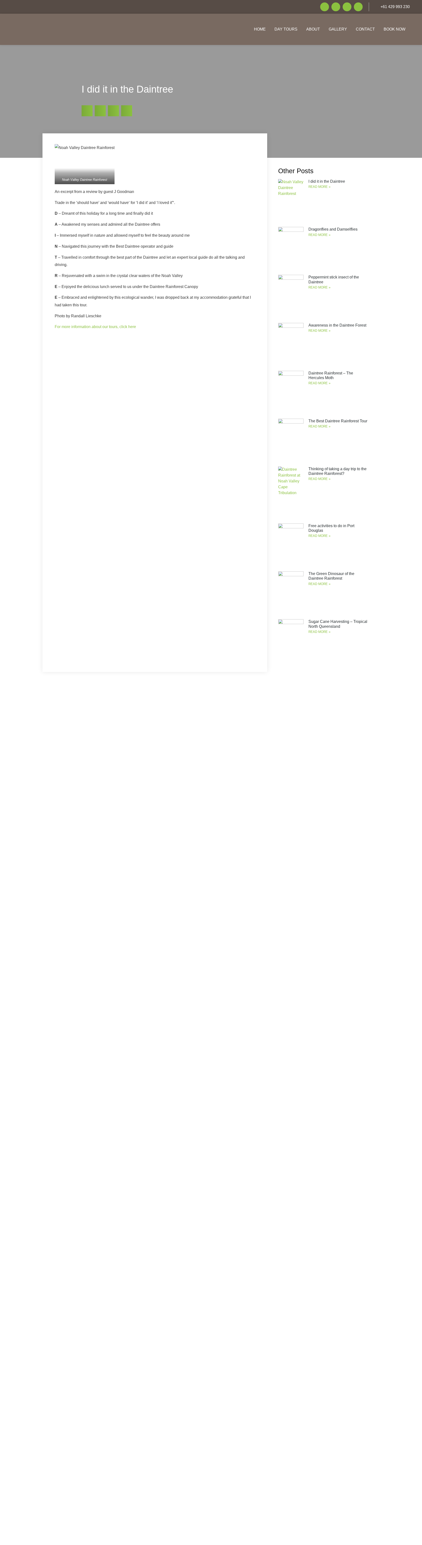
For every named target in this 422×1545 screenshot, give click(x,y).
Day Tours (285, 29)
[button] (87, 110)
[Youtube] (347, 6)
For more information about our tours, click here (95, 327)
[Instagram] (335, 6)
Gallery (338, 29)
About (313, 29)
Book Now (394, 29)
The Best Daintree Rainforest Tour (337, 421)
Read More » (319, 187)
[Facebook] (324, 6)
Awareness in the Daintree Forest (337, 325)
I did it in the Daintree (326, 181)
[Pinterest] (358, 6)
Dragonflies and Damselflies (333, 229)
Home (260, 29)
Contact (365, 29)
